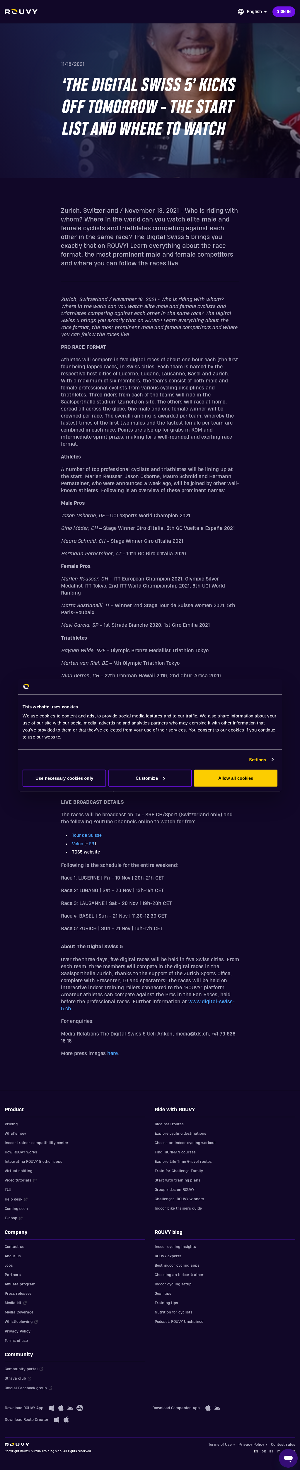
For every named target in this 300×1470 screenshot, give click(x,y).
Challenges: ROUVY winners (179, 1199)
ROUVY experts (168, 1256)
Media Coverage (19, 1312)
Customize (147, 778)
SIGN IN (284, 12)
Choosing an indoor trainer (179, 1275)
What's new (15, 1133)
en (256, 1451)
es (271, 1451)
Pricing (11, 1124)
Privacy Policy (17, 1331)
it (278, 1451)
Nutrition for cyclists (173, 1312)
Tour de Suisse (87, 835)
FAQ (8, 1190)
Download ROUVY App (24, 1408)
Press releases (18, 1294)
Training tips (166, 1303)
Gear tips (163, 1294)
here (112, 1053)
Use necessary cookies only (64, 778)
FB (91, 844)
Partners (13, 1275)
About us (13, 1256)
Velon (77, 844)
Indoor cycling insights (175, 1247)
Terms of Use (220, 1444)
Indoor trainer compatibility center (37, 1143)
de (264, 1451)
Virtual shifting (18, 1171)
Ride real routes (169, 1124)
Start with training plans (177, 1180)
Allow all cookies (235, 778)
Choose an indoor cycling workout (185, 1143)
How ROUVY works (21, 1152)
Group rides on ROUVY (174, 1190)
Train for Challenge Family (179, 1171)
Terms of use (16, 1341)
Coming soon (16, 1209)
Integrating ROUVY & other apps (33, 1162)
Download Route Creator (27, 1420)
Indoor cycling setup (173, 1284)
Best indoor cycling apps (177, 1265)
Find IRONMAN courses (175, 1152)
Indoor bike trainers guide (178, 1208)
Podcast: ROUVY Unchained (179, 1322)
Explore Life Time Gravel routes (183, 1162)
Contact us (14, 1247)
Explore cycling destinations (180, 1133)
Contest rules (283, 1444)
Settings (257, 759)
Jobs (9, 1265)
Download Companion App (176, 1408)
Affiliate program (20, 1284)
